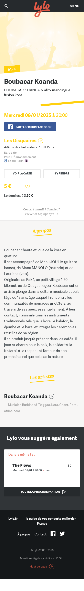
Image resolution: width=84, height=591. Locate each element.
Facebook (53, 534)
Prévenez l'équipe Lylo (41, 212)
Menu (74, 6)
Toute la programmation (40, 492)
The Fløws (21, 465)
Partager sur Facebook (33, 127)
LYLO (42, 9)
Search (9, 6)
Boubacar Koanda (26, 396)
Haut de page (38, 566)
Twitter (62, 534)
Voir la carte (22, 173)
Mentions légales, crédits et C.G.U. (42, 558)
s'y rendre (61, 173)
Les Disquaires (20, 140)
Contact (40, 534)
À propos (23, 534)
